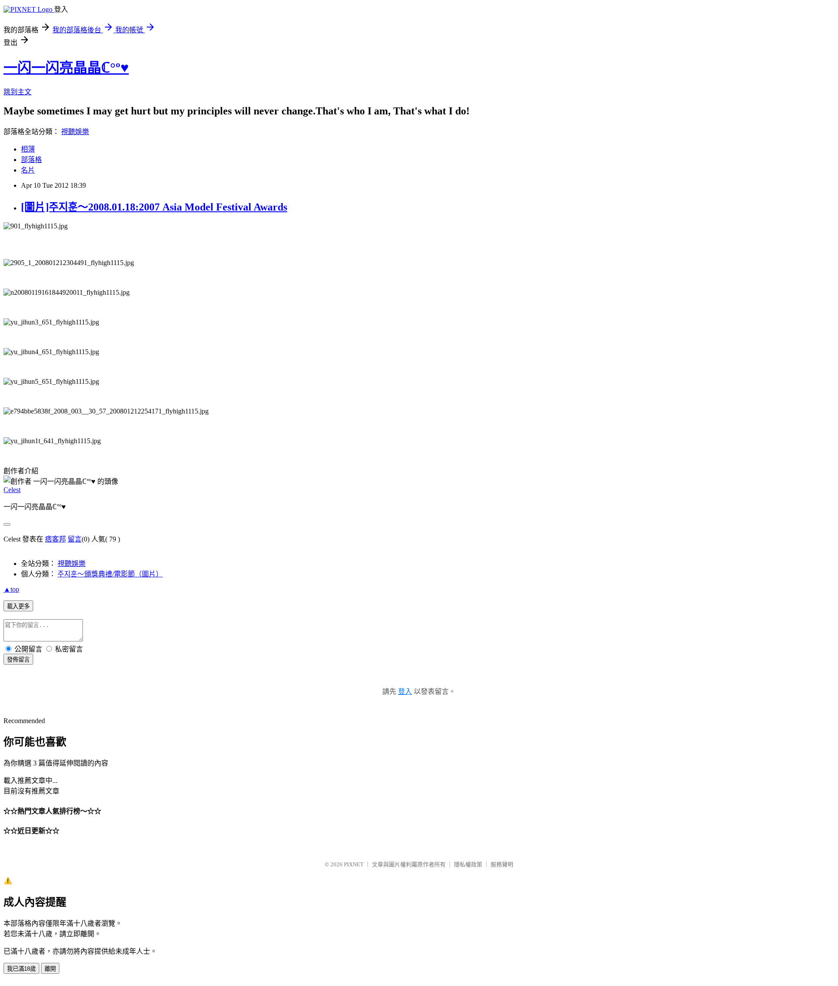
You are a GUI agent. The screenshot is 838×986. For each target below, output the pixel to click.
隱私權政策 (468, 864)
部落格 (31, 159)
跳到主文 (17, 92)
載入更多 (18, 606)
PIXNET (354, 864)
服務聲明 (502, 864)
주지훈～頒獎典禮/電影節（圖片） (110, 574)
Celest (12, 489)
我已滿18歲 (21, 968)
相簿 (28, 149)
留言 (75, 539)
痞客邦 (55, 539)
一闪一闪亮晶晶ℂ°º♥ (66, 68)
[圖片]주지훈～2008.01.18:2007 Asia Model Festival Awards (154, 207)
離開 (50, 968)
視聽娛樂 (75, 131)
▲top (11, 589)
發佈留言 (18, 659)
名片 (28, 170)
